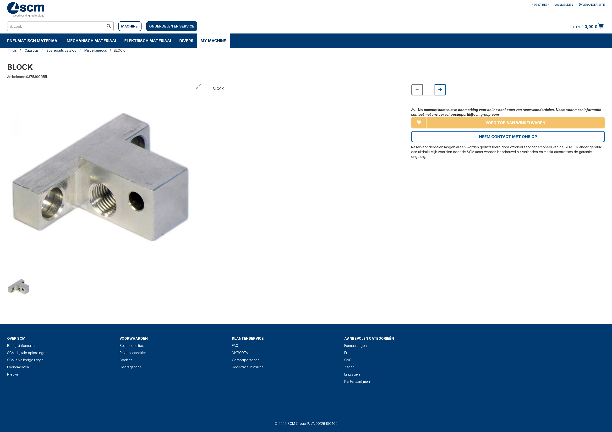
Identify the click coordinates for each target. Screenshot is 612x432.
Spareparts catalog (61, 50)
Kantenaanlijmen (357, 381)
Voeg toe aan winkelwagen (515, 122)
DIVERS (186, 40)
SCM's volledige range (25, 360)
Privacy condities (133, 353)
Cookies (126, 360)
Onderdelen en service (171, 26)
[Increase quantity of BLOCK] (440, 89)
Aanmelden (564, 4)
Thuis (12, 50)
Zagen (349, 367)
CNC (347, 360)
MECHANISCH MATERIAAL (92, 40)
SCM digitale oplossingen (27, 353)
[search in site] (108, 26)
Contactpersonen (245, 360)
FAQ (235, 345)
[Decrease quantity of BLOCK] (417, 89)
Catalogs (31, 50)
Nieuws (13, 374)
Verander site (593, 4)
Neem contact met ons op (508, 136)
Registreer (540, 4)
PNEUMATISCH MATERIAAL (33, 40)
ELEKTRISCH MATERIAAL (148, 40)
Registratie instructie (248, 367)
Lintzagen (352, 374)
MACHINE (129, 26)
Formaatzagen (355, 345)
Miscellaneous (95, 50)
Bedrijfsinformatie (21, 345)
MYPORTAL (241, 353)
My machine (213, 40)
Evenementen (18, 367)
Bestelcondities (132, 345)
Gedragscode (131, 367)
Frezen (349, 353)
